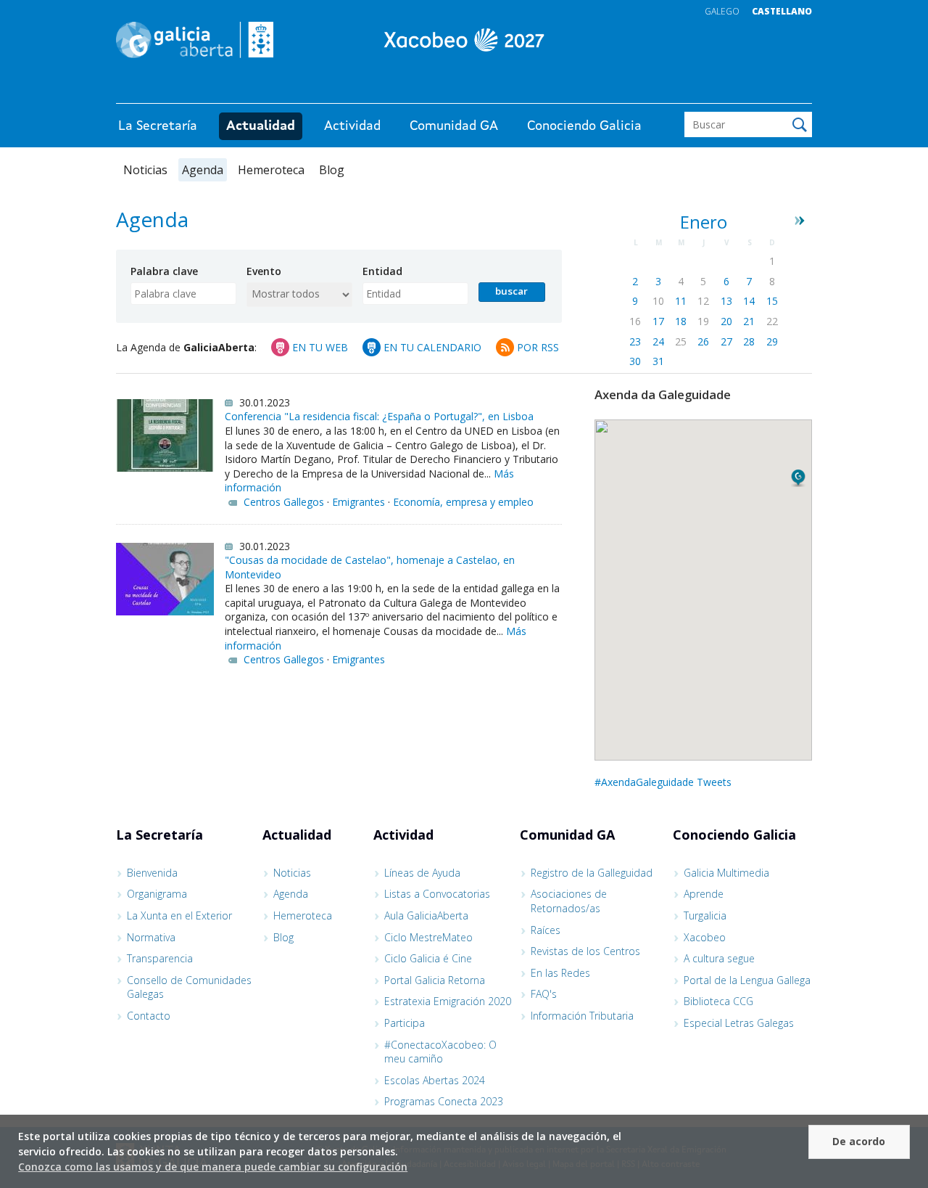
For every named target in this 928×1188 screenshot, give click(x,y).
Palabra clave (164, 271)
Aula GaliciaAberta (426, 915)
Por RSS (538, 347)
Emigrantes (358, 502)
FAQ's (544, 994)
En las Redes (560, 973)
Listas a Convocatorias (437, 894)
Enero (703, 222)
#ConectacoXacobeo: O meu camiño (440, 1052)
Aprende (704, 894)
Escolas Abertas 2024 (434, 1080)
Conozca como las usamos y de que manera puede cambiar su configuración (212, 1166)
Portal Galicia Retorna (434, 980)
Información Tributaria (582, 1016)
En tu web (320, 347)
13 (726, 301)
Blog (331, 170)
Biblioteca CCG (718, 1001)
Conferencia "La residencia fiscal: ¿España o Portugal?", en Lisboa (379, 416)
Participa (404, 1023)
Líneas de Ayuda (422, 873)
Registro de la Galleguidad (591, 873)
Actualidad (260, 126)
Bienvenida (152, 873)
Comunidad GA (454, 126)
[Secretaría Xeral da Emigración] (464, 40)
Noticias (145, 170)
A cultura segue (719, 958)
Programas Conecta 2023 (443, 1101)
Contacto (148, 1016)
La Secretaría (157, 126)
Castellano (782, 11)
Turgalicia (705, 915)
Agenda (202, 170)
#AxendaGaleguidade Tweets (663, 782)
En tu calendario (432, 347)
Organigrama (157, 894)
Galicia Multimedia (726, 873)
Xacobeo (705, 937)
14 (749, 301)
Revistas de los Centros (585, 951)
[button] (798, 478)
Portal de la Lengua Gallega (747, 980)
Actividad (352, 126)
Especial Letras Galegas (739, 1023)
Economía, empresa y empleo (463, 502)
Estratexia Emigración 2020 (447, 1001)
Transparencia (160, 958)
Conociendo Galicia (584, 126)
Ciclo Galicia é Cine (428, 958)
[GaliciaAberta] (745, 89)
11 (681, 301)
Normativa (151, 937)
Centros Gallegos (284, 502)
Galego (722, 11)
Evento (263, 271)
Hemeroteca (271, 170)
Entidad (382, 271)
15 (772, 301)
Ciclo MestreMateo (428, 937)
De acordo (858, 1141)
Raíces (545, 930)
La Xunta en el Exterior (179, 915)
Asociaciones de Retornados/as (569, 901)
